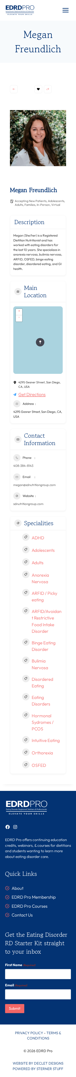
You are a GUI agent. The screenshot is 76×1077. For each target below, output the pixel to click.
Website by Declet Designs (38, 1063)
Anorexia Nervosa (40, 578)
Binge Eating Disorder (44, 646)
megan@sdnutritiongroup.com (34, 485)
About (17, 888)
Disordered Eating (42, 682)
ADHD (38, 537)
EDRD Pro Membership (34, 897)
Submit (14, 1008)
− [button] (19, 317)
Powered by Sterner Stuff (38, 1068)
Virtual (55, 205)
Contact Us (22, 915)
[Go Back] (14, 89)
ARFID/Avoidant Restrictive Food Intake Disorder (46, 621)
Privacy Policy (29, 1033)
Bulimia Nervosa (40, 664)
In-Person (43, 205)
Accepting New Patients (30, 201)
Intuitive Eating (46, 740)
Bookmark (38, 89)
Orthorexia (42, 752)
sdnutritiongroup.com (28, 504)
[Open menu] (65, 10)
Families (29, 205)
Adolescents (56, 201)
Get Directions (32, 394)
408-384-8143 (23, 466)
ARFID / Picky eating (44, 596)
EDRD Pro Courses (30, 906)
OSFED (39, 765)
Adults (19, 205)
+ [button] (19, 310)
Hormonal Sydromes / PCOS (43, 722)
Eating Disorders (41, 701)
